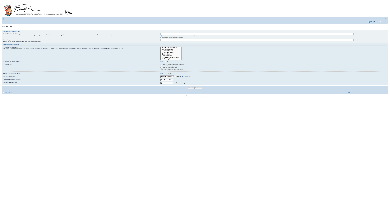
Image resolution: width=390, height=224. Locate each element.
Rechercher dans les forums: (10, 47)
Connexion (384, 21)
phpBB (188, 95)
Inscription (376, 21)
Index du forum (9, 19)
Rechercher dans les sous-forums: (12, 61)
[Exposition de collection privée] (171, 57)
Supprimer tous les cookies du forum (361, 92)
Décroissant (187, 76)
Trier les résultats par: (9, 76)
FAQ (371, 21)
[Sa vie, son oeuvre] (171, 49)
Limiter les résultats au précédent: (12, 79)
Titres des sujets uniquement (169, 67)
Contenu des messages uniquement (171, 65)
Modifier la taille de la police (385, 19)
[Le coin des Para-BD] (171, 52)
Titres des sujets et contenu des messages (173, 64)
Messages (165, 73)
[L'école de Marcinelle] (171, 51)
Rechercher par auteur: (9, 40)
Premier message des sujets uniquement (172, 69)
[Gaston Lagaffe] (171, 59)
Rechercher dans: (7, 64)
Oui (163, 61)
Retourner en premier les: (10, 82)
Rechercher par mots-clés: (10, 33)
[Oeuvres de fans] (171, 56)
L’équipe (349, 92)
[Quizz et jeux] (171, 54)
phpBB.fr (206, 96)
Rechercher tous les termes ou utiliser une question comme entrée (178, 36)
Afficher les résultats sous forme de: (13, 73)
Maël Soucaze (196, 96)
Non (168, 61)
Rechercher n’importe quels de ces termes (172, 37)
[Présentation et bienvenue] (171, 47)
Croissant (178, 76)
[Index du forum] (38, 9)
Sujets (171, 73)
